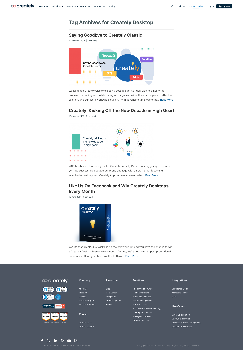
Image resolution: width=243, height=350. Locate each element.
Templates (99, 6)
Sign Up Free (224, 6)
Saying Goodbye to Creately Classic (105, 35)
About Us (83, 288)
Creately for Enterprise (182, 326)
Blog (108, 288)
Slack (174, 296)
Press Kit (83, 292)
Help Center (111, 292)
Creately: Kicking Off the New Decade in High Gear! (121, 110)
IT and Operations (141, 292)
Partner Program (86, 300)
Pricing (112, 6)
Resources (85, 6)
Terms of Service (50, 345)
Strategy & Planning (181, 318)
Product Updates (113, 300)
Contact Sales (196, 6)
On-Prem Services (141, 320)
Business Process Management (186, 322)
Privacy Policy (67, 345)
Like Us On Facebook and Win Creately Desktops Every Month (119, 188)
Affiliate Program (86, 304)
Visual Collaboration (181, 314)
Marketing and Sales (142, 296)
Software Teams (140, 304)
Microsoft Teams (180, 292)
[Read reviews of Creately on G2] (60, 306)
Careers (82, 296)
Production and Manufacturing (146, 308)
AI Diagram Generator (143, 316)
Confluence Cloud (180, 288)
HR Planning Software (143, 288)
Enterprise (71, 6)
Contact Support (86, 326)
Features (43, 6)
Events (109, 304)
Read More (166, 99)
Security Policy (83, 345)
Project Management (142, 300)
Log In (211, 6)
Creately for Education (143, 312)
